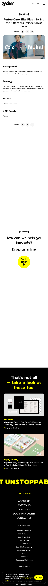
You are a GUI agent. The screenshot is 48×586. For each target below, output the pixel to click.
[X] (27, 31)
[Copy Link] (32, 31)
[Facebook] (22, 31)
